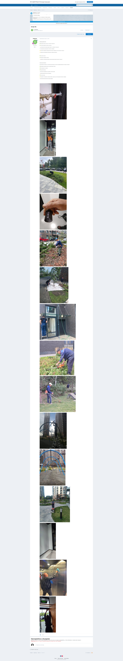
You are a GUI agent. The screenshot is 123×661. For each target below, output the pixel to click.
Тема (55, 658)
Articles (55, 7)
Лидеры (31, 7)
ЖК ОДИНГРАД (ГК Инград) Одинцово (40, 2)
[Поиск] (92, 5)
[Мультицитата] (40, 635)
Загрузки (67, 7)
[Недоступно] (53, 101)
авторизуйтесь (62, 640)
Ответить (89, 34)
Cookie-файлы (66, 658)
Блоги (59, 7)
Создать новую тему (80, 34)
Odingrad (36, 29)
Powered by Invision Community (61, 659)
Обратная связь (60, 658)
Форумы (71, 7)
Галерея (62, 7)
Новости (41, 30)
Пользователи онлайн (37, 7)
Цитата (43, 634)
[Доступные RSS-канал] (92, 652)
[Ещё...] (91, 38)
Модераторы (45, 7)
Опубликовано (44, 38)
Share (82, 30)
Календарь (50, 7)
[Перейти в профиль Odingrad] (32, 30)
